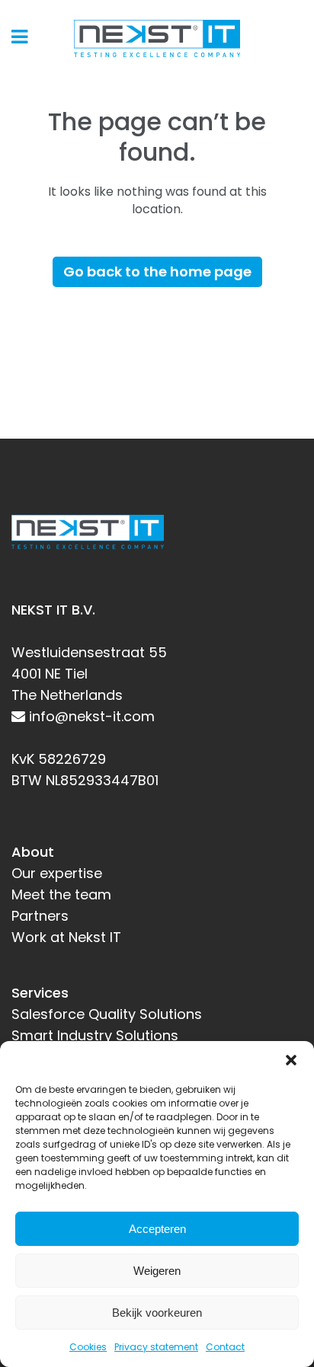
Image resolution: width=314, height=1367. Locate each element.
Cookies (88, 1346)
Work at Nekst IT (66, 937)
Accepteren (157, 1228)
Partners (40, 915)
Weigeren (157, 1270)
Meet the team (61, 894)
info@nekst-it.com (92, 716)
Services (40, 992)
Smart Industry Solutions (94, 1035)
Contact (225, 1346)
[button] (291, 1060)
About (32, 851)
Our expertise (56, 873)
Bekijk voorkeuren (157, 1312)
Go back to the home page (157, 271)
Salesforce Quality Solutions (106, 1014)
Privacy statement (156, 1346)
